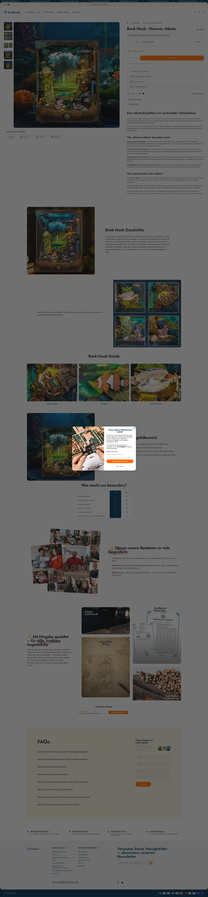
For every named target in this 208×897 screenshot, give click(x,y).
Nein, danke (120, 466)
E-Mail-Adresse (112, 451)
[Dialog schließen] (134, 428)
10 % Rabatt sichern (120, 461)
